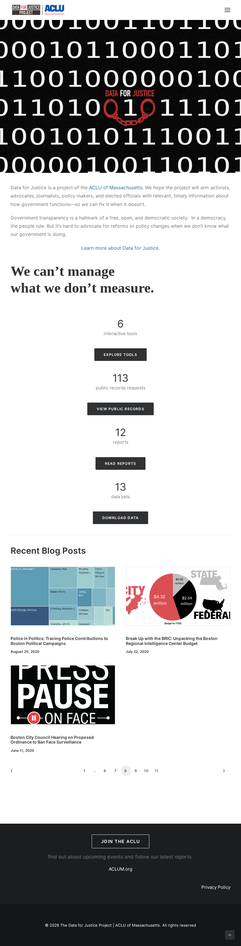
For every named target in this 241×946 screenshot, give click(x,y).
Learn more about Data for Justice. (120, 248)
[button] (227, 10)
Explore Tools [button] (120, 354)
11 (157, 770)
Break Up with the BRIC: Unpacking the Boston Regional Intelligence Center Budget (171, 641)
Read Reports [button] (120, 463)
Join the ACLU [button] (120, 841)
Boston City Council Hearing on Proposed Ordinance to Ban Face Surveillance (52, 740)
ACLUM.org (120, 869)
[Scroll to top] (230, 934)
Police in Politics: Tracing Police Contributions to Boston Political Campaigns (59, 641)
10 (146, 770)
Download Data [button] (120, 518)
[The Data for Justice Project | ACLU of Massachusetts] (38, 10)
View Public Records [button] (120, 409)
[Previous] (18, 772)
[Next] (222, 772)
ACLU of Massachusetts (115, 187)
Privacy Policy (215, 887)
